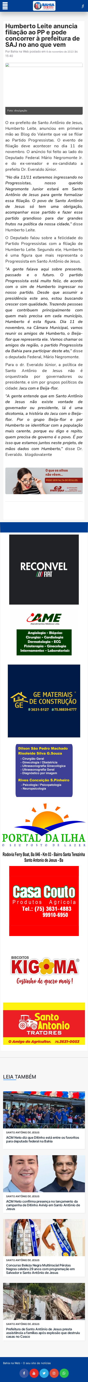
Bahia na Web (20, 51)
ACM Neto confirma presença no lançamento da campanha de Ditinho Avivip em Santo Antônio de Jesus (43, 1205)
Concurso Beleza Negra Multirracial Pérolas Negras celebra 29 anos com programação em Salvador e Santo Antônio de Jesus (40, 1268)
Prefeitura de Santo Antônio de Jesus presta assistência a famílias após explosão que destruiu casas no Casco (43, 1332)
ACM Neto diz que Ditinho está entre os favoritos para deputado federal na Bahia (42, 1139)
